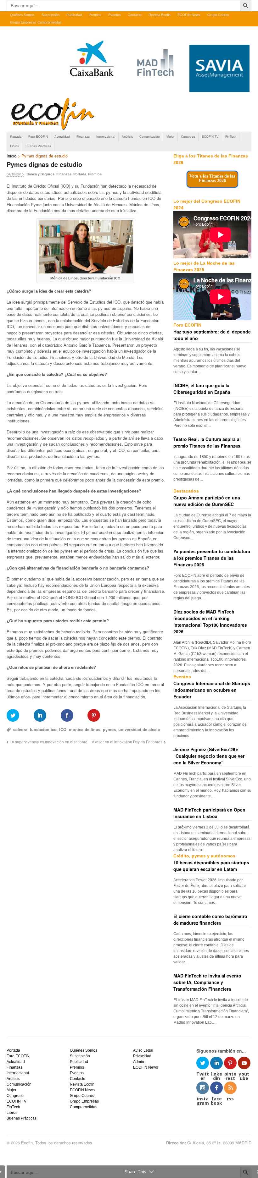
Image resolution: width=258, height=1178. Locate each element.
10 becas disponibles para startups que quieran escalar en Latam (211, 865)
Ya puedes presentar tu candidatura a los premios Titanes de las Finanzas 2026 (211, 558)
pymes (109, 729)
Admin (138, 1062)
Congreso (188, 136)
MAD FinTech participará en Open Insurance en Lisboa (209, 812)
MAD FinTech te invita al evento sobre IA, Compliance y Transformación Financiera (207, 982)
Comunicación (149, 136)
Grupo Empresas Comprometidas (36, 22)
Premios (95, 15)
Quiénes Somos (22, 15)
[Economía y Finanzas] (52, 129)
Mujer (170, 136)
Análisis (127, 136)
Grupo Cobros (218, 15)
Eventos (114, 15)
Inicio (11, 156)
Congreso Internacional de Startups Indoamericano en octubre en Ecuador (211, 690)
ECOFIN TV (210, 136)
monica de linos (84, 729)
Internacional (105, 136)
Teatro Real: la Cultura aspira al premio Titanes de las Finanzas (207, 442)
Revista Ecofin (160, 15)
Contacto (135, 15)
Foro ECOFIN (38, 136)
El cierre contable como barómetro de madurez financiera (210, 919)
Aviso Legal (143, 1050)
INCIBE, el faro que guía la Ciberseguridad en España (201, 388)
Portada (16, 136)
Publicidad (74, 15)
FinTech (231, 136)
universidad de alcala (139, 729)
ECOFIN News (188, 15)
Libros (14, 146)
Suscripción (50, 15)
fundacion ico (43, 729)
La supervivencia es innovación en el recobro (48, 741)
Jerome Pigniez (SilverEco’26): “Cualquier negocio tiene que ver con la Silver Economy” (208, 756)
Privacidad (142, 1056)
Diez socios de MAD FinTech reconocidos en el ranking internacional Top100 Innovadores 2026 (210, 621)
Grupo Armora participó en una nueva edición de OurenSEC (206, 500)
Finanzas (83, 136)
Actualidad (62, 136)
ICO (62, 729)
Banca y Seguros (40, 174)
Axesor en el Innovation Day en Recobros (127, 741)
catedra (20, 729)
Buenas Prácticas (38, 146)
